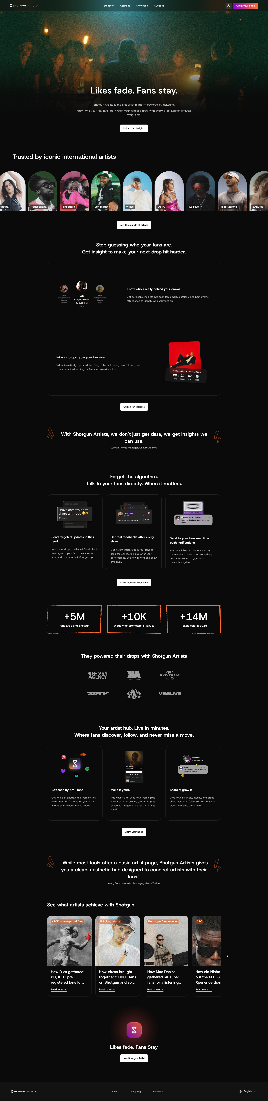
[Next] (227, 956)
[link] (59, 989)
